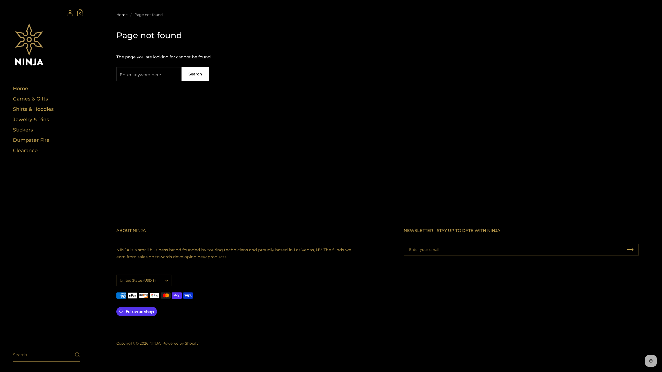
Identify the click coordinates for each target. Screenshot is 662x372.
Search (195, 74)
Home (121, 14)
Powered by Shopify (180, 343)
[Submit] (77, 355)
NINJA (155, 343)
